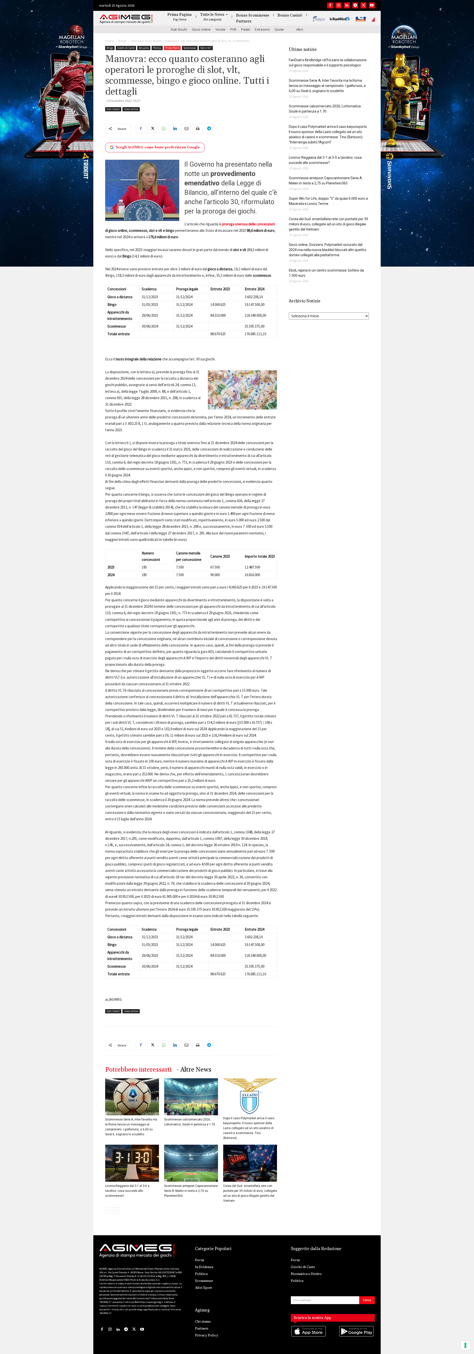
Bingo (122, 41)
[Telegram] (355, 5)
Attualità (144, 48)
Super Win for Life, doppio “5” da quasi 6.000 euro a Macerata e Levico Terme (328, 201)
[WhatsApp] (163, 129)
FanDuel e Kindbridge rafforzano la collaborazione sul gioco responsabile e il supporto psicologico (328, 62)
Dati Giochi (179, 29)
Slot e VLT (205, 48)
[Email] (186, 129)
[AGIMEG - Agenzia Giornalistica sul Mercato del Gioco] (126, 19)
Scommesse (189, 48)
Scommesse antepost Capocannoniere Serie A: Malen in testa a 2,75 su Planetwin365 (191, 1190)
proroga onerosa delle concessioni (248, 224)
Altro (299, 29)
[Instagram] (338, 5)
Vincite (220, 29)
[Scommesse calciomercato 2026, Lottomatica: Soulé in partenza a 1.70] (191, 1096)
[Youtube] (372, 5)
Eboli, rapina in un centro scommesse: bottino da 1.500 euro (326, 272)
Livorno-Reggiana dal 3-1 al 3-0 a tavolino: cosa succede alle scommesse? (127, 1190)
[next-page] (116, 1210)
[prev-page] (108, 1210)
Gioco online (201, 29)
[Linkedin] (347, 5)
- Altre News (194, 1070)
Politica (157, 48)
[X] (363, 5)
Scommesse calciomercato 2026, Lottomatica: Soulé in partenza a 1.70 (325, 108)
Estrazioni (262, 29)
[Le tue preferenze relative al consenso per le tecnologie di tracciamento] (465, 1345)
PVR (233, 29)
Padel (245, 29)
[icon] (309, 1336)
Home (109, 41)
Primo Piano (172, 48)
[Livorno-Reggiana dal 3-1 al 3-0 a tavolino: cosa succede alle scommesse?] (132, 1163)
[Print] (197, 129)
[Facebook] (330, 5)
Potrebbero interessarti (138, 1070)
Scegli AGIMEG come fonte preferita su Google (158, 147)
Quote (279, 29)
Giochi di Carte (126, 48)
